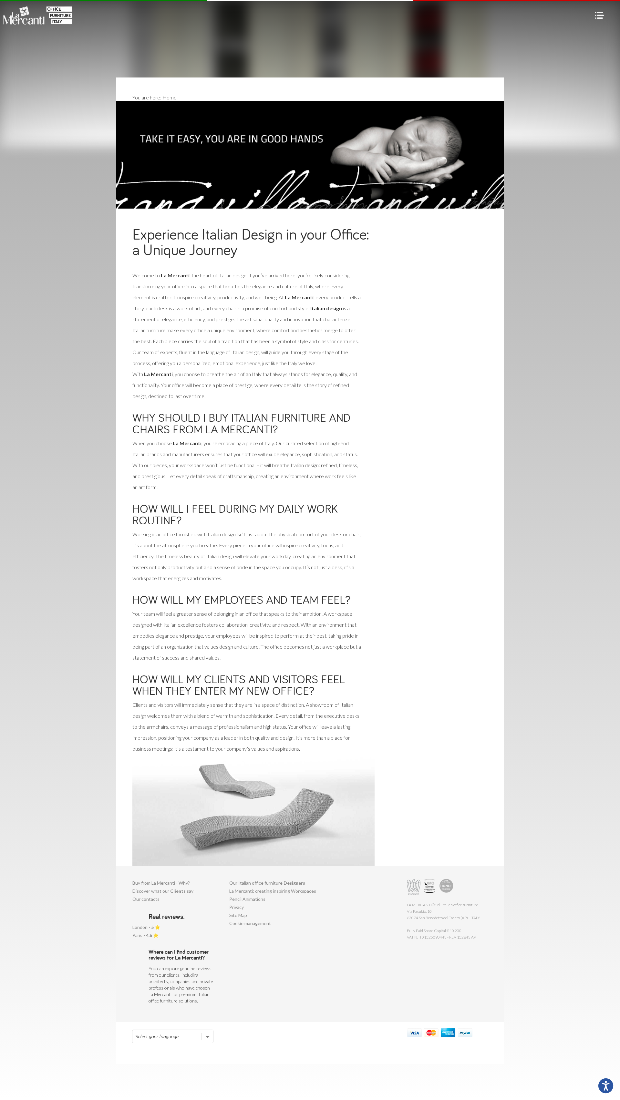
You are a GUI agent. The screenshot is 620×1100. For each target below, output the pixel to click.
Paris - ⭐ (145, 935)
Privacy (236, 907)
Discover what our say (162, 891)
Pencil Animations (247, 899)
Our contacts (146, 899)
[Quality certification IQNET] (446, 887)
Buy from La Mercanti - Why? (161, 883)
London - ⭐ (146, 927)
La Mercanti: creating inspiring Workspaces (272, 891)
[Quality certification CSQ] (430, 887)
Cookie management (250, 923)
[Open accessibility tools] (606, 1086)
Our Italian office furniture (267, 883)
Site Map (238, 915)
